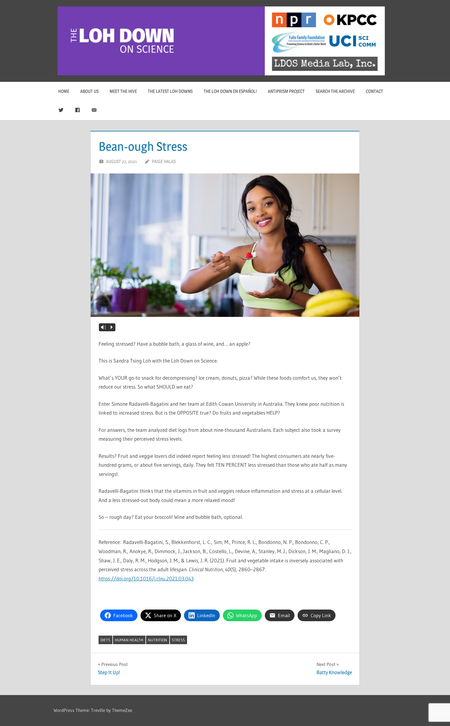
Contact (374, 91)
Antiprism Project (286, 91)
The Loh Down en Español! (230, 91)
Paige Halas (164, 161)
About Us (89, 91)
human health (129, 639)
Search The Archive (335, 91)
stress (178, 639)
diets (105, 639)
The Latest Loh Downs (170, 91)
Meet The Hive (123, 91)
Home (63, 91)
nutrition (157, 639)
